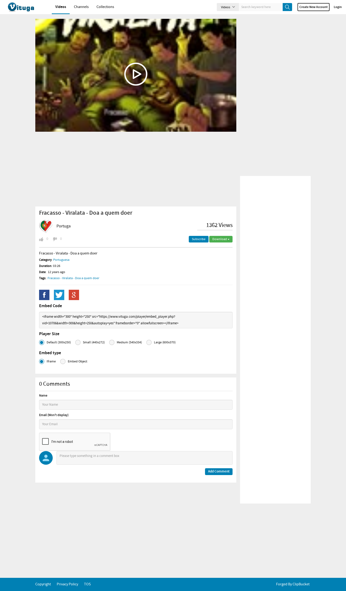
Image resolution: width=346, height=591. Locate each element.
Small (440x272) (94, 342)
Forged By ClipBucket (293, 584)
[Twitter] (59, 295)
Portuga (63, 226)
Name (43, 395)
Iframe (51, 361)
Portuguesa (61, 260)
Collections (105, 6)
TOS (87, 584)
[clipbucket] (25, 7)
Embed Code (50, 306)
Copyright (43, 584)
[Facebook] (44, 295)
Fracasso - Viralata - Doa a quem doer (73, 278)
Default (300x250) (59, 342)
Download (220, 239)
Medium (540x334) (129, 342)
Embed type (50, 353)
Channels (81, 6)
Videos (60, 6)
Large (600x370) (165, 342)
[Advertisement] (135, 169)
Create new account (313, 7)
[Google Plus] (74, 295)
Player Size (49, 334)
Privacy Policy (67, 584)
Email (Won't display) (53, 415)
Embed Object (77, 361)
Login (338, 7)
